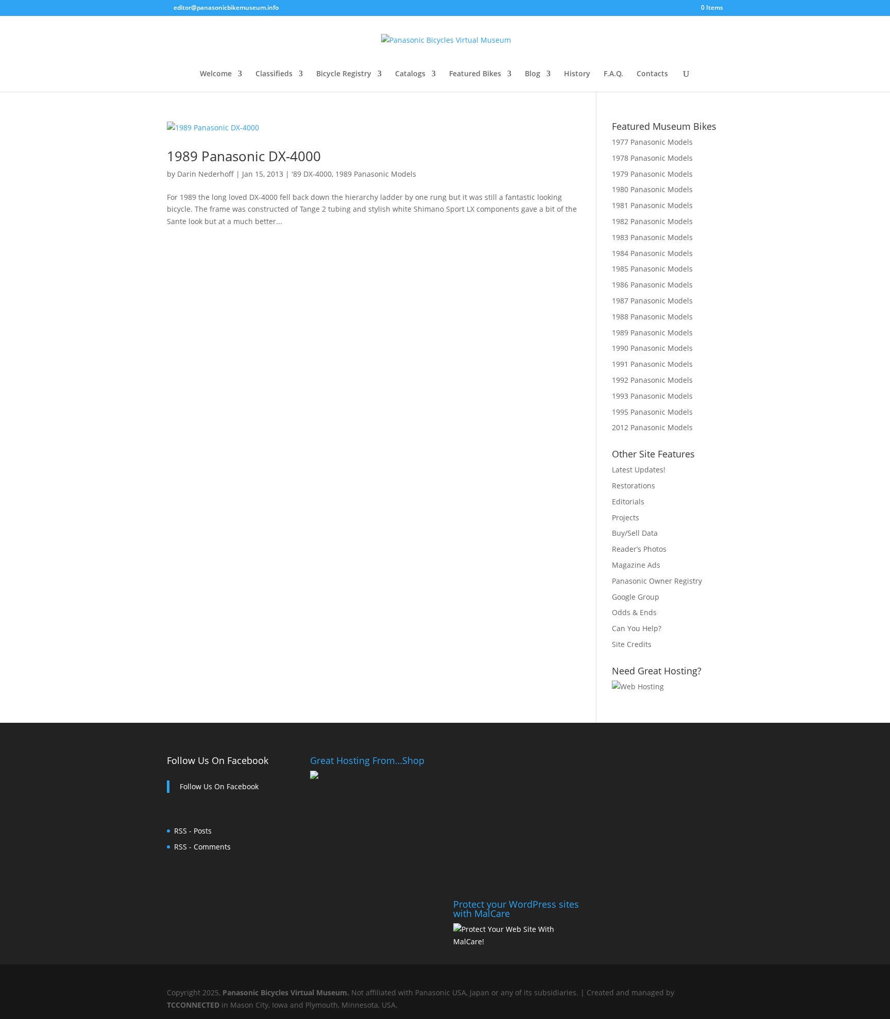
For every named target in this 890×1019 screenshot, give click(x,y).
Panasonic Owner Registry (657, 581)
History (577, 74)
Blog (532, 74)
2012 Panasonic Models (652, 427)
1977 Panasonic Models (652, 142)
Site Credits (632, 644)
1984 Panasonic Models (652, 253)
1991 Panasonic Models (652, 364)
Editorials (628, 501)
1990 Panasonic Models (652, 348)
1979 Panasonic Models (652, 174)
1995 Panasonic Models (652, 412)
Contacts (652, 74)
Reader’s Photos (639, 549)
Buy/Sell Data (635, 533)
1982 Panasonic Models (652, 221)
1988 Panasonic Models (652, 316)
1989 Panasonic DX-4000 (244, 156)
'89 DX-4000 (312, 174)
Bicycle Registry (343, 74)
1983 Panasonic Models (652, 237)
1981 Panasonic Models (652, 205)
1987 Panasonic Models (652, 300)
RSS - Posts (193, 831)
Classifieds (274, 74)
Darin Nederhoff (205, 174)
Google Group (635, 597)
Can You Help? (636, 628)
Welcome (216, 74)
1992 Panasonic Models (652, 380)
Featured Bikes (475, 74)
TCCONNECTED (193, 1005)
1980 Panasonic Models (652, 189)
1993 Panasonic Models (652, 396)
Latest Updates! (638, 469)
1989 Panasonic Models (375, 174)
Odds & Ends (634, 612)
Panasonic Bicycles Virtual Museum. (285, 992)
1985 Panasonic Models (652, 269)
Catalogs (410, 74)
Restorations (633, 485)
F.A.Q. (613, 74)
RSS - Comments (202, 847)
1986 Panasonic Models (652, 285)
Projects (625, 517)
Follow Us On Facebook (217, 760)
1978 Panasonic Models (652, 158)
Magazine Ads (636, 565)
